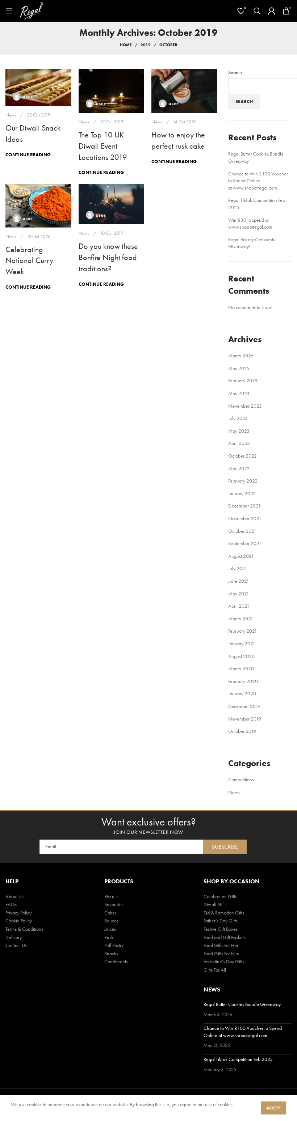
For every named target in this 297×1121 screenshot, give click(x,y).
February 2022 (243, 480)
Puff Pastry (114, 945)
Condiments (116, 961)
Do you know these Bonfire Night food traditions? (108, 257)
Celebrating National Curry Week (29, 260)
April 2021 (239, 606)
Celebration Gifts (220, 896)
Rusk (108, 937)
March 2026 (241, 355)
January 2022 (242, 493)
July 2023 (238, 418)
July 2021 (237, 568)
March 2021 (240, 618)
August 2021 (241, 556)
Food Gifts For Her (221, 945)
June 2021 (238, 581)
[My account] (271, 11)
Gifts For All (215, 970)
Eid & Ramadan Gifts (224, 912)
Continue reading (28, 155)
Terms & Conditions (24, 929)
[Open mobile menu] (9, 11)
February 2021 (242, 631)
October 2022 (242, 456)
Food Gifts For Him (221, 953)
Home (126, 44)
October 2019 (242, 731)
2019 (146, 44)
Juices (110, 929)
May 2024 (239, 393)
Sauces (111, 920)
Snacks (111, 953)
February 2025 (243, 380)
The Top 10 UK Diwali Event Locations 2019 (103, 145)
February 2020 (243, 681)
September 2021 (245, 543)
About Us (14, 896)
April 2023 (239, 443)
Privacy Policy (18, 912)
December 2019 (244, 706)
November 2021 (245, 518)
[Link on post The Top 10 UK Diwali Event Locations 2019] (112, 91)
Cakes (110, 912)
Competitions (241, 779)
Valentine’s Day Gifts (224, 961)
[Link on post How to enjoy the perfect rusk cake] (184, 91)
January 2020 (242, 693)
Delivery (13, 937)
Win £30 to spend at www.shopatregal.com (250, 223)
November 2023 (245, 406)
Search (235, 72)
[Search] (257, 11)
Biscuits (111, 896)
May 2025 (239, 368)
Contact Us (16, 945)
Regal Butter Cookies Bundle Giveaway (242, 1004)
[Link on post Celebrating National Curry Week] (38, 206)
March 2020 (241, 668)
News (10, 115)
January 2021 (241, 643)
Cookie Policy (18, 920)
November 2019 (244, 719)
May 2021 (238, 593)
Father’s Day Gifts (221, 920)
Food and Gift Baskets (225, 937)
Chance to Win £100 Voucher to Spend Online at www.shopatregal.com (258, 180)
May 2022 (239, 468)
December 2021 (244, 505)
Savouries (114, 904)
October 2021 (242, 531)
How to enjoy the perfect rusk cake (178, 140)
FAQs (11, 904)
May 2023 (239, 431)
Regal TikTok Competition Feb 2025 (238, 1059)
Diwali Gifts (215, 904)
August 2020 (241, 656)
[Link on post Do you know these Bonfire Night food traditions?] (112, 204)
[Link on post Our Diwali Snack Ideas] (38, 87)
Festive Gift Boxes (221, 929)
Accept (273, 1108)
